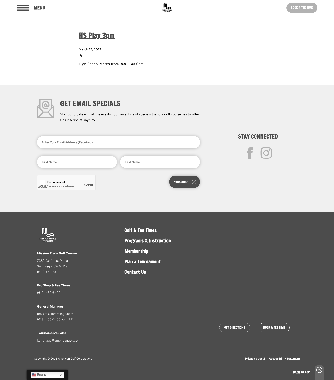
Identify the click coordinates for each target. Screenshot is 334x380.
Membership (136, 251)
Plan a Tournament (142, 261)
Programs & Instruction (147, 241)
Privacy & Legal (255, 358)
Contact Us (135, 272)
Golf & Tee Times (140, 230)
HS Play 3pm (97, 35)
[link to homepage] (167, 7)
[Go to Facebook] (250, 153)
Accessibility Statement (284, 358)
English (42, 374)
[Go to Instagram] (266, 153)
